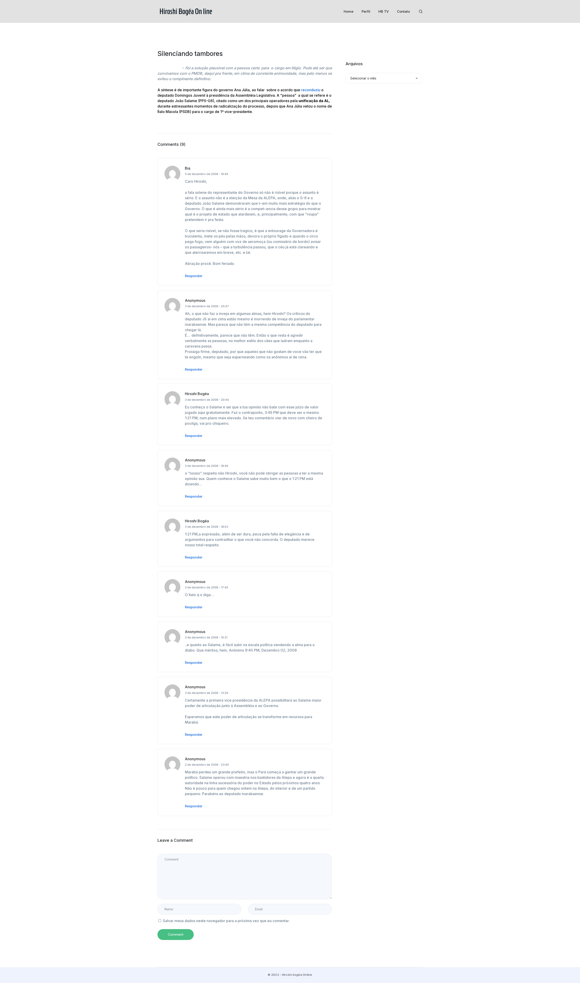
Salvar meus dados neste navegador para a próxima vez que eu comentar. (226, 920)
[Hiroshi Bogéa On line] (185, 11)
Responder (194, 276)
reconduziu (310, 90)
